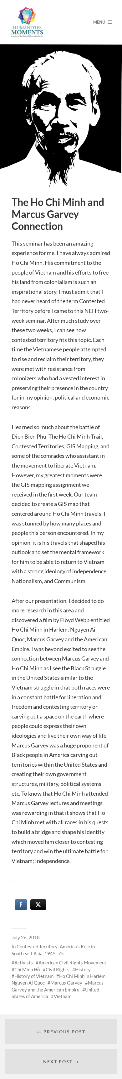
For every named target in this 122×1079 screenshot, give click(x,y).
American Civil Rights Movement (72, 962)
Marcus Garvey (66, 982)
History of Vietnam (33, 976)
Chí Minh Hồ (27, 969)
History (83, 969)
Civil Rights (57, 969)
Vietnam (62, 996)
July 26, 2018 (26, 937)
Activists (23, 962)
